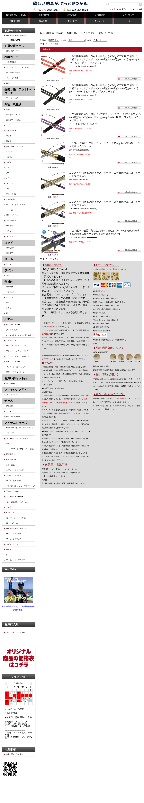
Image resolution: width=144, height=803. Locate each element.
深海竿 (8, 141)
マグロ (8, 125)
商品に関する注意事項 (14, 754)
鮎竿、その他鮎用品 (13, 416)
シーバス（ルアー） (13, 362)
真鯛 (8, 109)
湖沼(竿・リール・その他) (16, 518)
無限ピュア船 (15, 40)
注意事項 (10, 749)
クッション (10, 297)
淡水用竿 (43, 21)
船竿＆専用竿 (11, 460)
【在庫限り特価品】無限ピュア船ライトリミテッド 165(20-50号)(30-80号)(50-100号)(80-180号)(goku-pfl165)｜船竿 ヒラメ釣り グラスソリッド (105, 117)
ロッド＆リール (12, 523)
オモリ (8, 308)
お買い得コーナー (13, 51)
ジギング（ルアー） (13, 325)
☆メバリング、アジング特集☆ (18, 67)
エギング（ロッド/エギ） (15, 470)
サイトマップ (128, 15)
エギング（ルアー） (13, 340)
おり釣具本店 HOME (16, 15)
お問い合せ (72, 15)
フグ (8, 189)
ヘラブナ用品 (71, 21)
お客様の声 (100, 15)
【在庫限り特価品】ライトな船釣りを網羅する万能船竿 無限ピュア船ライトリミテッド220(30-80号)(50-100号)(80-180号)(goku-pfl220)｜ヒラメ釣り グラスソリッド (104, 59)
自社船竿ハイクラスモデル (81, 33)
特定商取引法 (121, 398)
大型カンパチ (11, 131)
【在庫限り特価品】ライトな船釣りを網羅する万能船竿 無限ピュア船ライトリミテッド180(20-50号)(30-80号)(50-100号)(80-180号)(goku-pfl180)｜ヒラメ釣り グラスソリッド (104, 88)
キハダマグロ (11, 236)
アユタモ (9, 411)
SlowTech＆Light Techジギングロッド (19, 428)
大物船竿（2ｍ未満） (14, 115)
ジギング (9, 162)
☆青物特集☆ (11, 62)
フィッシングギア (13, 395)
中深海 (8, 136)
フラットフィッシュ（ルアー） (18, 356)
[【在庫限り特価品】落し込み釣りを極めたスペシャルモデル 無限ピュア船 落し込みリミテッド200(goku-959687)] (53, 251)
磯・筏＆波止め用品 (13, 481)
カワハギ (9, 184)
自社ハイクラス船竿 (13, 534)
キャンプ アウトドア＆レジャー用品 (20, 449)
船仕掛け (9, 287)
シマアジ (9, 152)
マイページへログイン (118, 9)
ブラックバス (11, 221)
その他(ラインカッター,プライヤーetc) (20, 486)
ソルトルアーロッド (13, 475)
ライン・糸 (99, 21)
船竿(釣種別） (11, 454)
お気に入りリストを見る (15, 632)
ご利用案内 (44, 15)
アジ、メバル (11, 194)
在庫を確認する (53, 80)
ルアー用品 (10, 465)
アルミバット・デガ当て (15, 560)
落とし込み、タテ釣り (14, 146)
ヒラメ (8, 178)
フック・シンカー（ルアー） (17, 367)
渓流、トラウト (12, 215)
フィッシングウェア (13, 539)
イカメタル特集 (12, 78)
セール (8, 549)
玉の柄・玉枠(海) (12, 491)
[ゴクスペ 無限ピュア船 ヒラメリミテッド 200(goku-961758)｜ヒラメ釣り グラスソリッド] (53, 222)
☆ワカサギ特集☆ (13, 73)
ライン (8, 275)
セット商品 (10, 383)
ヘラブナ (9, 231)
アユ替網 (9, 406)
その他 (8, 507)
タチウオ (9, 157)
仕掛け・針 (10, 512)
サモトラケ (10, 433)
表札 (8, 444)
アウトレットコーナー (14, 497)
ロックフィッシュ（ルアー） (17, 346)
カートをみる (137, 9)
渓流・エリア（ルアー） (15, 372)
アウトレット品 (12, 98)
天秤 (8, 303)
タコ (8, 173)
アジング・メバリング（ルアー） (19, 351)
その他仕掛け (11, 292)
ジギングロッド (12, 544)
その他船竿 (10, 199)
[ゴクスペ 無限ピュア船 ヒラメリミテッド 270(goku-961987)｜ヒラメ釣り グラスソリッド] (53, 164)
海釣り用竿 (15, 21)
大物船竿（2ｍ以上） (14, 120)
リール (127, 21)
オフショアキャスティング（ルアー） (20, 335)
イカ (8, 168)
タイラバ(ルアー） (13, 330)
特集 (8, 83)
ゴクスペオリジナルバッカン (17, 438)
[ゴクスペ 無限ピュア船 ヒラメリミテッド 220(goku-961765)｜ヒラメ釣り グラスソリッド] (53, 193)
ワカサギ (9, 226)
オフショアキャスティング (16, 205)
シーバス (9, 210)
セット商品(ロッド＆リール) (17, 502)
